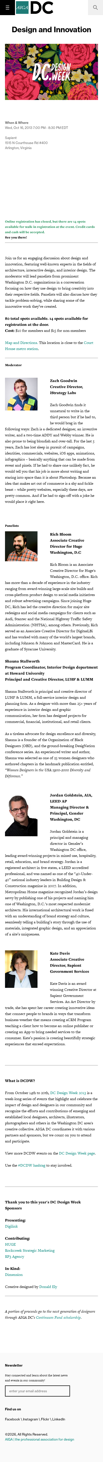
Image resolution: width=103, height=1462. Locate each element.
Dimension (14, 1274)
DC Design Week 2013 (68, 1092)
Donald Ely (48, 1286)
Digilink (11, 1226)
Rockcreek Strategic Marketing (29, 1250)
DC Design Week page (77, 1153)
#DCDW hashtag (31, 1165)
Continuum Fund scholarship (58, 1317)
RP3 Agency (14, 1256)
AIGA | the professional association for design (39, 1439)
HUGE (10, 1244)
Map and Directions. (21, 342)
